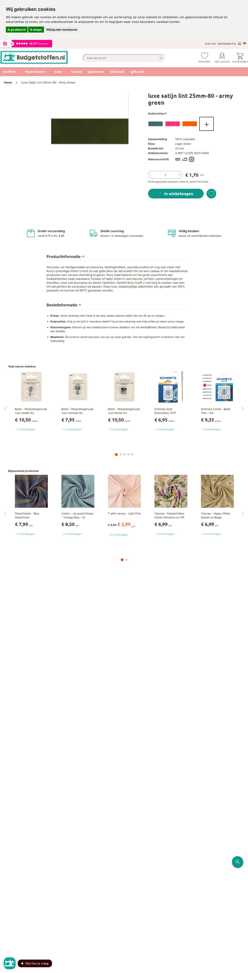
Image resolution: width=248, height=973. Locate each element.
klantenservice (227, 43)
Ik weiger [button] (36, 29)
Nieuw (76, 72)
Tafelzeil (117, 72)
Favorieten (205, 61)
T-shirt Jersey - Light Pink (124, 513)
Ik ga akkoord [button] (17, 29)
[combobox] (124, 58)
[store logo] (41, 58)
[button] (237, 861)
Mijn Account (222, 61)
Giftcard (137, 72)
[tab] (65, 257)
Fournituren (35, 72)
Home (8, 82)
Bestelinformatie (61, 305)
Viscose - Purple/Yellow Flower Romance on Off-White (169, 517)
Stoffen (9, 72)
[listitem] (11, 71)
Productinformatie (63, 257)
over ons (210, 43)
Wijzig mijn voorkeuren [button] (61, 29)
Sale (58, 72)
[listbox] (196, 124)
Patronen (96, 72)
